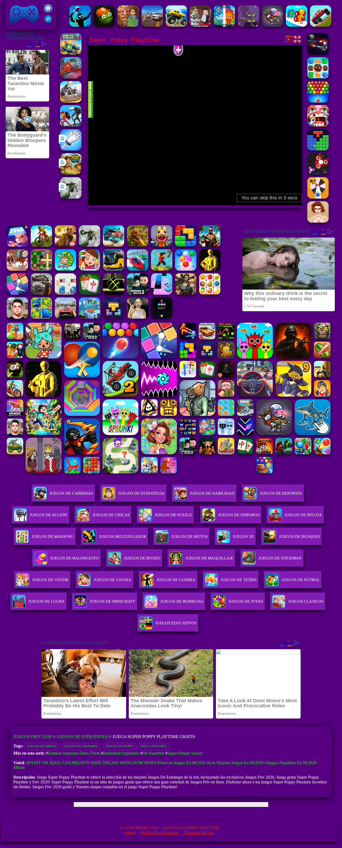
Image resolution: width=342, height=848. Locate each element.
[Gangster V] (65, 245)
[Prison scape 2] (137, 293)
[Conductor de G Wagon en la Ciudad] (152, 25)
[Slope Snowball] (17, 269)
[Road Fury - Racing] (113, 245)
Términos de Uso (199, 832)
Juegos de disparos (81, 746)
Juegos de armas (42, 746)
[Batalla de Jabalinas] (80, 25)
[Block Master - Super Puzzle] (318, 149)
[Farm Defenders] (137, 245)
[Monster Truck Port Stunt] (176, 25)
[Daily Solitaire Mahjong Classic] (89, 293)
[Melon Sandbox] (104, 25)
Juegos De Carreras (71, 493)
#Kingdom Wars (138, 762)
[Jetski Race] (137, 269)
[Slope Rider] (89, 317)
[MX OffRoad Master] (41, 245)
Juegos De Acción (48, 515)
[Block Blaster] (185, 245)
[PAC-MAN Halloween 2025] (161, 317)
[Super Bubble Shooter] (318, 101)
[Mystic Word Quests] (70, 173)
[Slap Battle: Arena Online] (70, 149)
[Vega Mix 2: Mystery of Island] (128, 25)
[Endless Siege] (70, 53)
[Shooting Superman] (318, 197)
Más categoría (154, 746)
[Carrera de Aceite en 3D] (296, 25)
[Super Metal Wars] (318, 53)
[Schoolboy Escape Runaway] (17, 317)
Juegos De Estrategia (141, 493)
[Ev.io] (70, 77)
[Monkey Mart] (65, 269)
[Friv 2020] (48, 11)
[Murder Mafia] (200, 25)
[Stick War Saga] (70, 125)
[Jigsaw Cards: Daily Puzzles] (41, 317)
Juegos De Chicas (111, 515)
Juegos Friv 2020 (22, 26)
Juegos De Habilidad (212, 493)
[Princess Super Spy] (318, 221)
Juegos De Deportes (281, 493)
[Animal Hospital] (161, 245)
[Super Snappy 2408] (17, 245)
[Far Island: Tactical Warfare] (209, 245)
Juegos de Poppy (120, 746)
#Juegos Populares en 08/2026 (291, 762)
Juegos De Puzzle (173, 515)
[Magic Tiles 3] (161, 293)
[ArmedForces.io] (209, 269)
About (130, 832)
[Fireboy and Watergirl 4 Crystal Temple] (224, 25)
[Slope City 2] (113, 293)
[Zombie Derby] (70, 101)
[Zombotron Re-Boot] (272, 25)
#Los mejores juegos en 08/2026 (235, 762)
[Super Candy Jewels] (318, 77)
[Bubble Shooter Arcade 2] (185, 269)
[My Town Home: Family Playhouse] (89, 269)
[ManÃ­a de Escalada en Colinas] (320, 25)
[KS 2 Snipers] (70, 197)
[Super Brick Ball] (17, 293)
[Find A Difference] (65, 293)
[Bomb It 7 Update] (41, 269)
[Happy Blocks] (113, 317)
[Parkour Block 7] (161, 269)
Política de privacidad (159, 832)
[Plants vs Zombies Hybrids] (41, 293)
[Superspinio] (318, 173)
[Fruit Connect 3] (209, 293)
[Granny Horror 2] (137, 317)
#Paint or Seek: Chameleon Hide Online (72, 762)
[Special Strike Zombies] (185, 293)
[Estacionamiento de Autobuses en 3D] (113, 269)
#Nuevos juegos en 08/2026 (181, 762)
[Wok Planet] (248, 25)
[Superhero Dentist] (318, 125)
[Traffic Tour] (65, 317)
